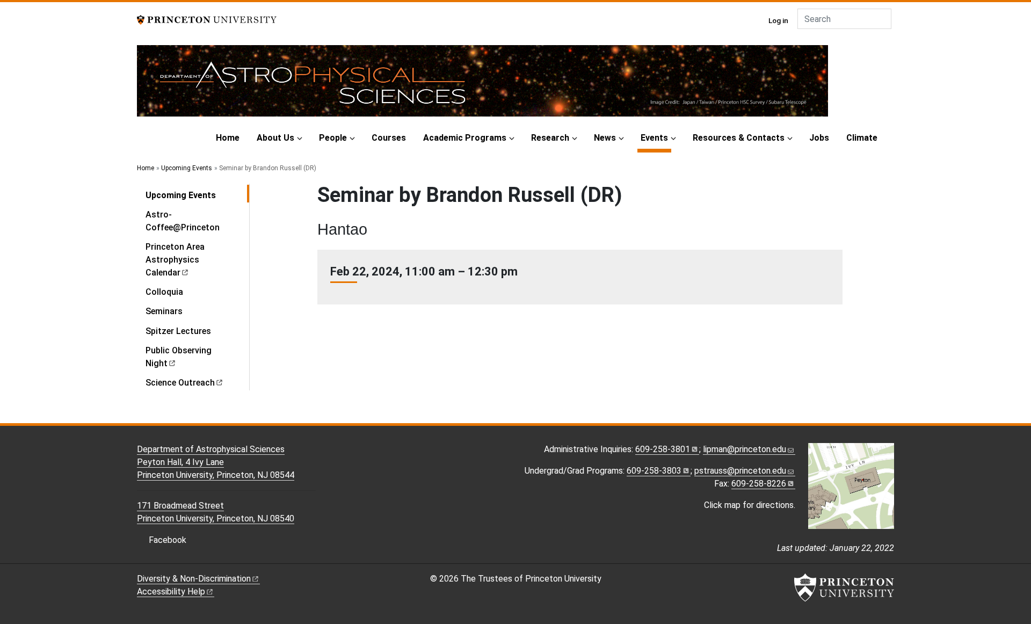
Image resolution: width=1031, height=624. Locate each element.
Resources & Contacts (739, 138)
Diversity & (194, 579)
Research (550, 138)
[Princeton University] (207, 19)
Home (227, 138)
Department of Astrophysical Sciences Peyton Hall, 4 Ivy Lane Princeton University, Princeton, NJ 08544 (215, 462)
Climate (861, 138)
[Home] (482, 85)
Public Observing (179, 356)
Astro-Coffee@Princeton (183, 221)
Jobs (819, 138)
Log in (778, 20)
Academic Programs (464, 138)
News (605, 138)
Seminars (164, 311)
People (333, 138)
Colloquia (164, 292)
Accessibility (171, 591)
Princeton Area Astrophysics (175, 260)
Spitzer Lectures (178, 331)
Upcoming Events (186, 168)
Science (180, 383)
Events (656, 137)
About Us (275, 138)
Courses (389, 138)
